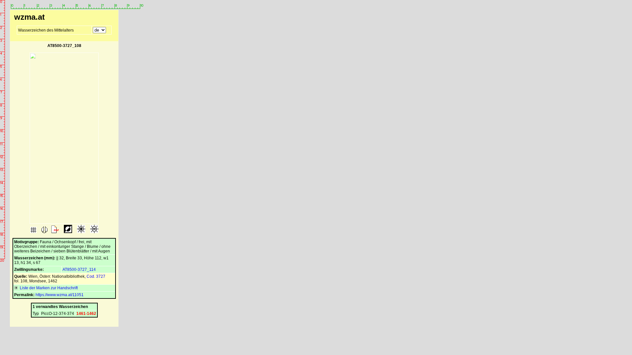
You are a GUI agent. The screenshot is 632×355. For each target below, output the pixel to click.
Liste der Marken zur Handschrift (48, 288)
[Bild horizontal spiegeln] (43, 231)
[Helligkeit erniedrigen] (93, 231)
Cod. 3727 (96, 276)
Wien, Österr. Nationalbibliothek (56, 276)
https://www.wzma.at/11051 (60, 295)
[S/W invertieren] (67, 231)
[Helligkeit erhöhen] (80, 231)
